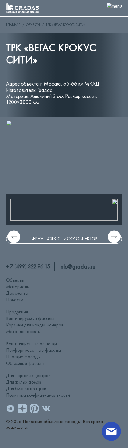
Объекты (33, 25)
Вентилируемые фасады (30, 318)
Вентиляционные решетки (31, 343)
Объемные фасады (25, 363)
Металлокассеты (23, 331)
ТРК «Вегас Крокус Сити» (66, 25)
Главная (13, 25)
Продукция (17, 312)
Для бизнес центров (26, 388)
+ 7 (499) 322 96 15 (28, 266)
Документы (17, 293)
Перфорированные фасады (33, 350)
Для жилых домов (23, 382)
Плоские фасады (23, 357)
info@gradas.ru (78, 266)
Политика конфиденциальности (38, 395)
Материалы (18, 286)
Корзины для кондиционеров (34, 325)
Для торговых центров (28, 375)
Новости (14, 299)
